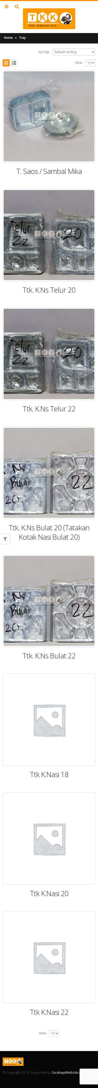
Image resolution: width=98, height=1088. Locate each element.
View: (79, 62)
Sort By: (44, 52)
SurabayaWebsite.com (68, 1072)
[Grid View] (6, 62)
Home (8, 37)
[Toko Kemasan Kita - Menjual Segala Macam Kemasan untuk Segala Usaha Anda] (49, 18)
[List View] (14, 62)
